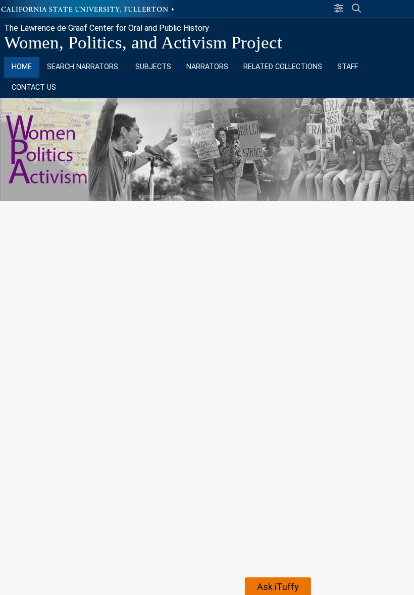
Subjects (153, 67)
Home (22, 67)
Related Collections (282, 67)
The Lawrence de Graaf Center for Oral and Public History (106, 28)
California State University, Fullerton (88, 8)
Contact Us (34, 87)
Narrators (207, 67)
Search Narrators (83, 67)
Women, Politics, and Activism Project (143, 42)
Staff (347, 67)
